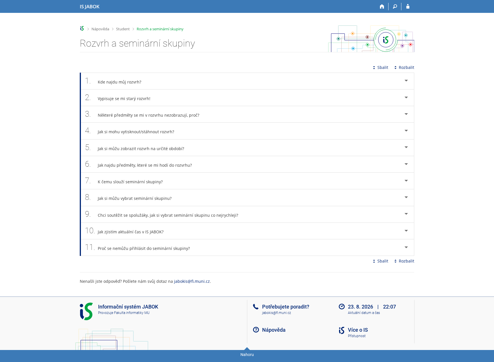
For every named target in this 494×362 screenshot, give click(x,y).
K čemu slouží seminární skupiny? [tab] (124, 180)
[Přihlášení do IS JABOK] (407, 6)
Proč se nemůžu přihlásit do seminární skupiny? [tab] (137, 247)
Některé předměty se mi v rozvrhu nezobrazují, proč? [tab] (142, 114)
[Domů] (382, 6)
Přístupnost (357, 336)
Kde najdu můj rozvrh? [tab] (113, 80)
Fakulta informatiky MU (132, 313)
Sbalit (382, 67)
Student (123, 28)
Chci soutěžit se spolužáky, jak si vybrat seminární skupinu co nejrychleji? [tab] (161, 214)
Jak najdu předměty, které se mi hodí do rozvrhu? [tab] (138, 164)
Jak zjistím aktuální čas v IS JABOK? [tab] (124, 230)
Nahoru (247, 354)
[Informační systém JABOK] (82, 28)
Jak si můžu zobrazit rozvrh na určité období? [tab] (134, 147)
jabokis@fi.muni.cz (192, 281)
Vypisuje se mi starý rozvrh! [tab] (117, 97)
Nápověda (100, 28)
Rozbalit (406, 67)
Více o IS (358, 330)
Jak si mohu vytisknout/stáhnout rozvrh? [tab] (129, 130)
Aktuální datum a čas (364, 313)
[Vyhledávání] (395, 6)
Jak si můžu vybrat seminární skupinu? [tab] (128, 197)
